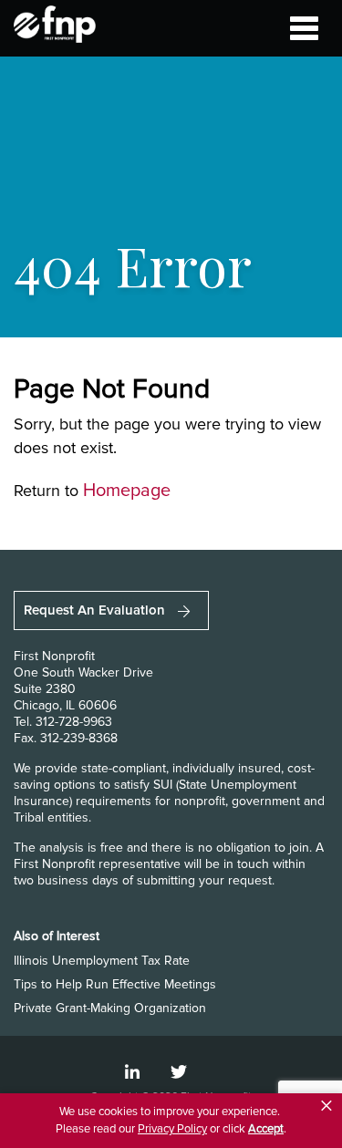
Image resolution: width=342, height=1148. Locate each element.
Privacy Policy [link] (172, 1129)
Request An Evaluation (96, 610)
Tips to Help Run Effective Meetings (115, 984)
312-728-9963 (74, 721)
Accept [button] (266, 1129)
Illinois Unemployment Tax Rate (102, 960)
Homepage (127, 491)
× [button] (326, 1106)
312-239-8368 (79, 738)
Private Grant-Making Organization (110, 1008)
